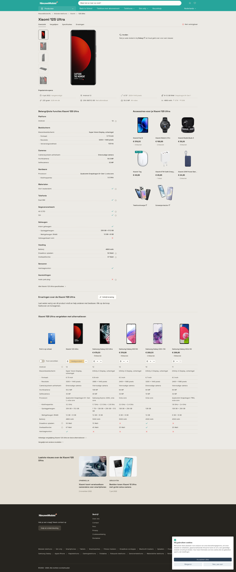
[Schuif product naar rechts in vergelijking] (86, 361)
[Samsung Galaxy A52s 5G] (184, 333)
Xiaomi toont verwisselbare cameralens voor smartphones (92, 485)
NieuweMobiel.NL (44, 14)
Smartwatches (94, 549)
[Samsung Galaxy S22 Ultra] (104, 333)
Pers (94, 526)
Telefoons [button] (128, 8)
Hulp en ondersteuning (49, 528)
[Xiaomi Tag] (143, 158)
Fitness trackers (110, 549)
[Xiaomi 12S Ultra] (78, 333)
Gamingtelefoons (89, 554)
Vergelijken (54, 24)
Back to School (86, 8)
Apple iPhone (60, 554)
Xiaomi (72, 14)
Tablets (82, 549)
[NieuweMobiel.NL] (48, 3)
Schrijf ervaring (108, 297)
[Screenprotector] (165, 192)
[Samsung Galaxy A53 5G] (131, 333)
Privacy (95, 530)
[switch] (42, 361)
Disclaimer (96, 538)
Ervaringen (80, 24)
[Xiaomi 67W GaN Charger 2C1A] (165, 158)
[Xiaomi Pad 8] (143, 125)
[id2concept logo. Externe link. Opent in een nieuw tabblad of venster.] (175, 540)
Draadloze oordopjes (128, 549)
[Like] (149, 118)
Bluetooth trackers (146, 549)
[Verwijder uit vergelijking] (67, 361)
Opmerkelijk (84, 480)
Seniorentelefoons (136, 554)
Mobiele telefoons (60, 14)
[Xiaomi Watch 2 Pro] (165, 125)
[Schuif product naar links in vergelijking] (97, 361)
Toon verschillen (52, 361)
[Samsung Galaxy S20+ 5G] (158, 333)
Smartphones (71, 549)
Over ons (95, 519)
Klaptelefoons (73, 554)
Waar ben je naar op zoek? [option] (90, 3)
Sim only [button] (142, 8)
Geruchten (114, 480)
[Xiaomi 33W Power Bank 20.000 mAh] (188, 158)
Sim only (59, 549)
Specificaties (67, 24)
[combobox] (129, 3)
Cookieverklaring (98, 534)
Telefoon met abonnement (108, 8)
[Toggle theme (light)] (189, 3)
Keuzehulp (157, 8)
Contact (95, 523)
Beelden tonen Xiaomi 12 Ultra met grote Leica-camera (122, 485)
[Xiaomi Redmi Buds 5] (188, 125)
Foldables (103, 554)
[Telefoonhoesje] (143, 192)
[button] (190, 8)
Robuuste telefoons (117, 554)
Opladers (160, 549)
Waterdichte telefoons (155, 554)
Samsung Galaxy (44, 554)
